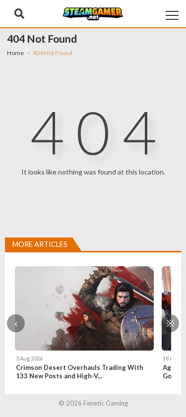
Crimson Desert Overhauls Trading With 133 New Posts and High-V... (79, 371)
